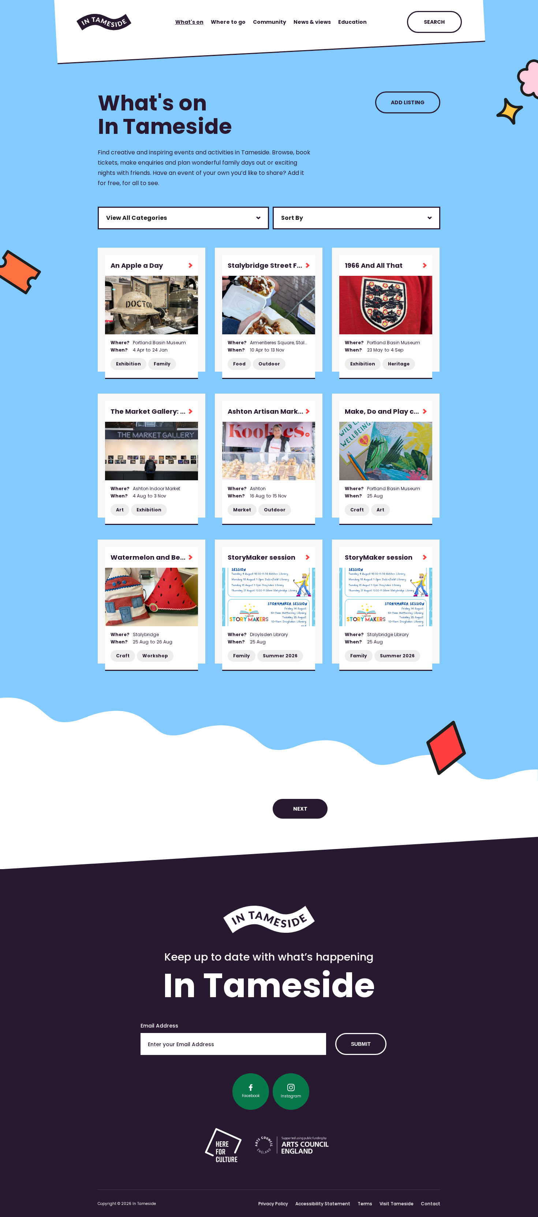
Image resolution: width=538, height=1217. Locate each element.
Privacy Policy (273, 1204)
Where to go (228, 22)
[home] (103, 22)
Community (269, 22)
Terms (365, 1204)
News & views (312, 22)
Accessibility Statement (322, 1204)
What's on (189, 22)
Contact (430, 1204)
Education (352, 22)
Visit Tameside (397, 1204)
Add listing (408, 102)
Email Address (159, 1025)
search (434, 22)
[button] (183, 218)
